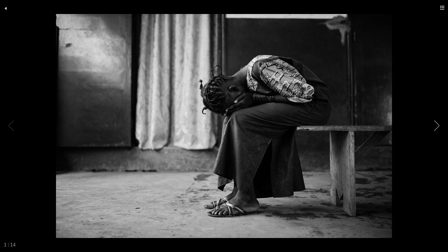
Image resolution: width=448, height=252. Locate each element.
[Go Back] (5, 8)
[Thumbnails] (442, 7)
